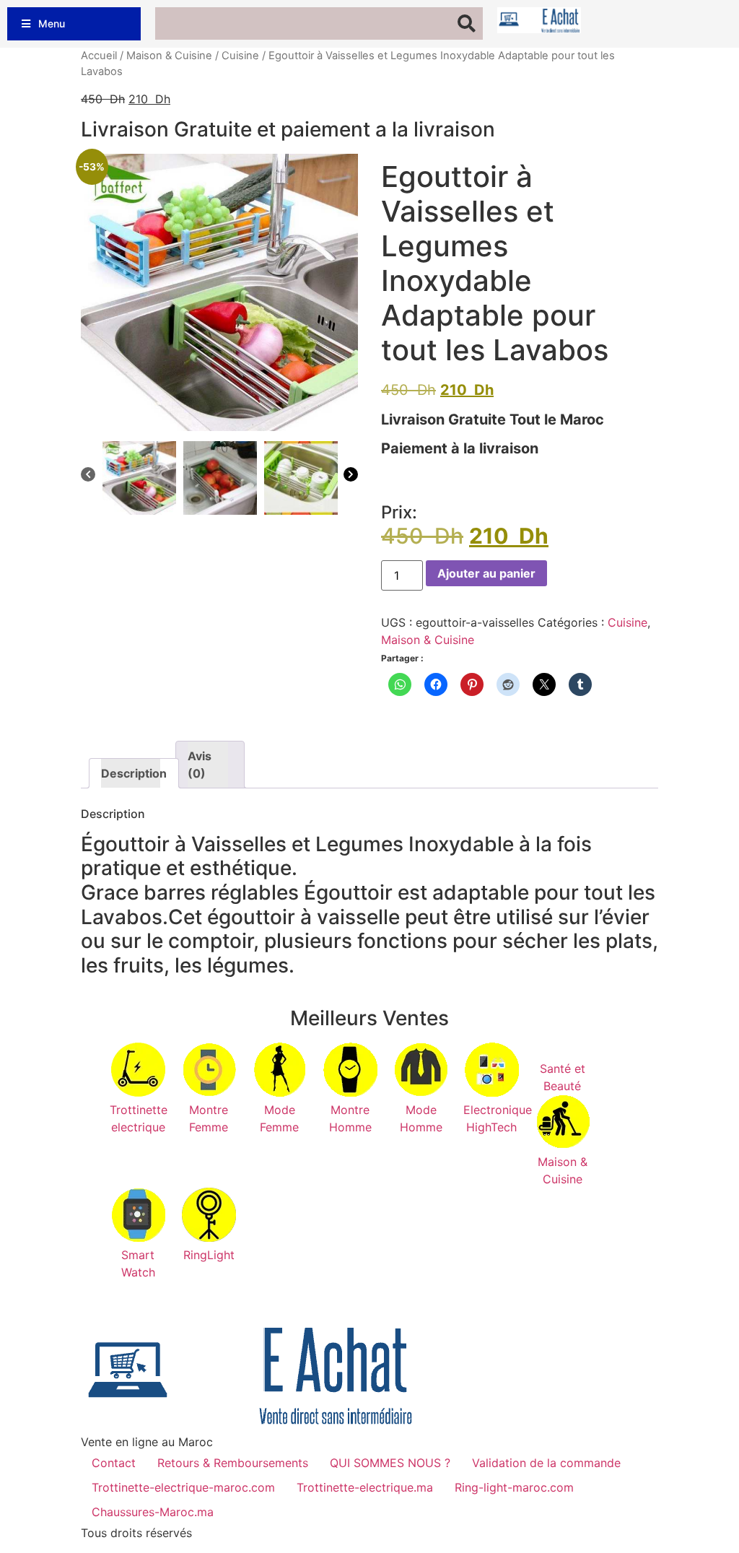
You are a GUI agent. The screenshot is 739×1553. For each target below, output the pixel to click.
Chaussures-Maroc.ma (153, 1512)
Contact (114, 1463)
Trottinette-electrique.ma (365, 1487)
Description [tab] (130, 773)
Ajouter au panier (486, 573)
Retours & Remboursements (232, 1463)
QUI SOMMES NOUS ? (390, 1463)
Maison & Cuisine (169, 55)
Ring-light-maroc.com (514, 1487)
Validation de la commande (546, 1463)
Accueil (99, 55)
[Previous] (88, 476)
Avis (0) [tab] (199, 764)
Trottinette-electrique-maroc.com (183, 1487)
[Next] (351, 476)
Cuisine (240, 55)
